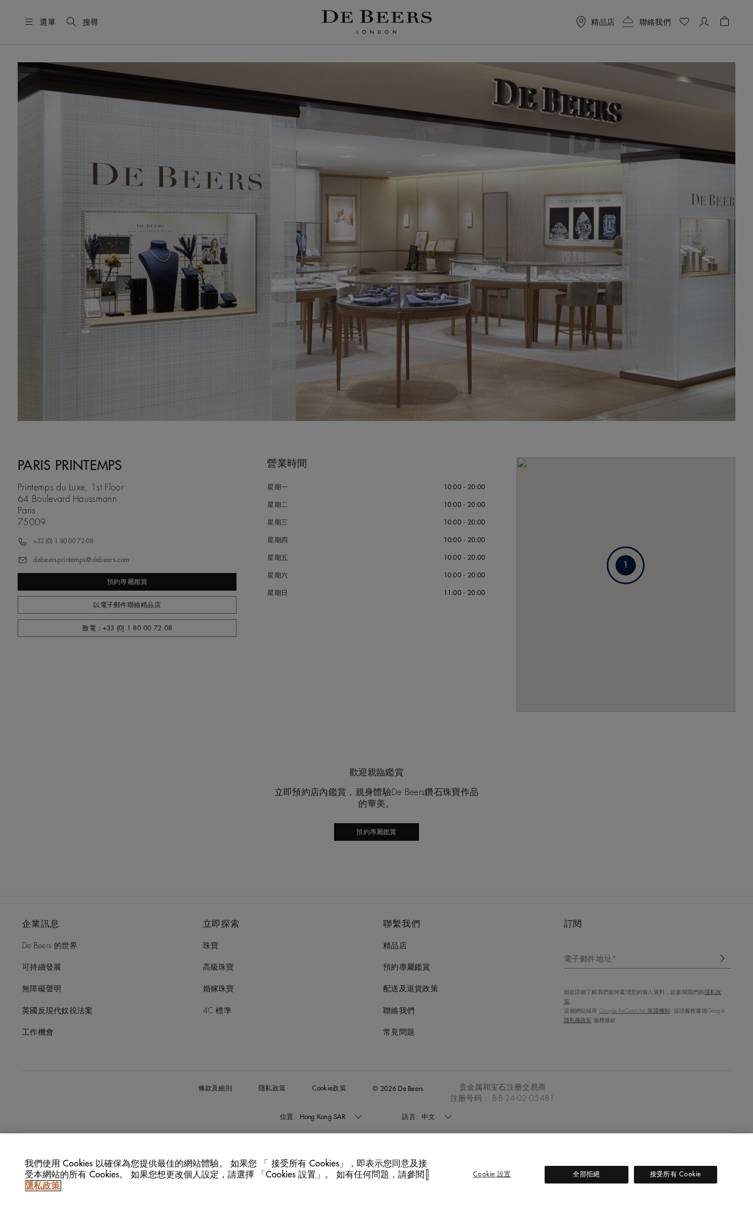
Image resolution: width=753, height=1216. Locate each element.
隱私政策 (42, 1185)
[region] (376, 1174)
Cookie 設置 (491, 1174)
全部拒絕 (586, 1174)
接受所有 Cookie (675, 1174)
